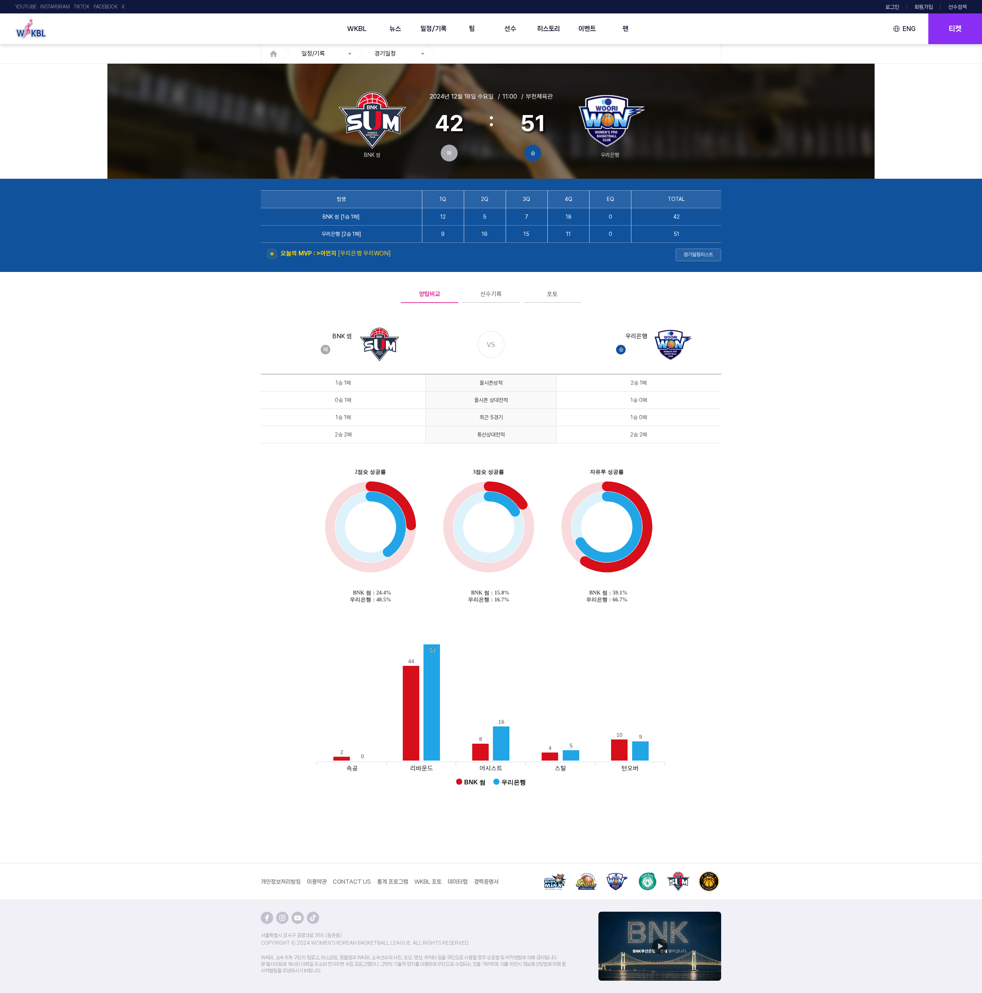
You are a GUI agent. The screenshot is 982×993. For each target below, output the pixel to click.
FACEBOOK (106, 7)
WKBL (357, 28)
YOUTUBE (25, 7)
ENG (909, 28)
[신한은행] (586, 875)
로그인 (892, 7)
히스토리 (548, 28)
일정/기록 (433, 28)
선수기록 (491, 294)
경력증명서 (486, 882)
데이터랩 (458, 882)
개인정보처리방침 (281, 882)
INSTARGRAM (55, 7)
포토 (552, 294)
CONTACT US (352, 882)
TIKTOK (82, 7)
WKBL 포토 (428, 882)
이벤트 (587, 28)
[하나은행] (647, 875)
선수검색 (957, 7)
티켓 (955, 29)
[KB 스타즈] (709, 875)
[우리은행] (617, 875)
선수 (510, 28)
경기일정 (385, 53)
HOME (275, 53)
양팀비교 (429, 294)
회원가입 (923, 7)
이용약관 (317, 882)
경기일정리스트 (698, 254)
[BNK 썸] (678, 875)
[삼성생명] (555, 875)
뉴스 (395, 28)
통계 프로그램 (392, 882)
